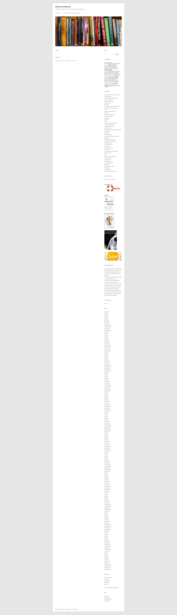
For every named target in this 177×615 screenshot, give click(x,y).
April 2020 (106, 438)
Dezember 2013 (107, 564)
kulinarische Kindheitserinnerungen (111, 136)
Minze (108, 76)
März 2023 (106, 380)
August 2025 (106, 331)
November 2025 (107, 326)
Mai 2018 (106, 476)
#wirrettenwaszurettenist (111, 63)
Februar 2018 (107, 481)
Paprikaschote (113, 77)
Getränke (106, 119)
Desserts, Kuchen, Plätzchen (110, 111)
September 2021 (107, 409)
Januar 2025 (106, 343)
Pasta (110, 78)
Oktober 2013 (107, 567)
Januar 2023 (106, 383)
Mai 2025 (106, 336)
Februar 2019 (107, 461)
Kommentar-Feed (108, 599)
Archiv (57, 57)
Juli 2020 (106, 433)
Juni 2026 (106, 315)
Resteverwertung (108, 80)
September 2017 (107, 489)
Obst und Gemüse (108, 142)
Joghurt (106, 72)
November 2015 (107, 526)
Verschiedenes (107, 167)
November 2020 (107, 426)
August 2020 (106, 431)
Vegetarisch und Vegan (109, 166)
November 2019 (107, 446)
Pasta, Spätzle (107, 146)
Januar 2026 (106, 323)
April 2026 (106, 318)
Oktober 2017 (107, 487)
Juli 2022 (106, 393)
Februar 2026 (107, 321)
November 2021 (107, 406)
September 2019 (107, 449)
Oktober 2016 (107, 507)
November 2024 (107, 346)
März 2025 (106, 340)
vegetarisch (109, 85)
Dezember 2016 (107, 504)
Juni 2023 (106, 375)
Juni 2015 (106, 534)
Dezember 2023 (107, 365)
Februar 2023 (107, 381)
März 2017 (106, 499)
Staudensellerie (111, 81)
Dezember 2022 (107, 384)
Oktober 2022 (107, 388)
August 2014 (106, 551)
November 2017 (107, 486)
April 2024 (106, 358)
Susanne (106, 280)
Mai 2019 (106, 456)
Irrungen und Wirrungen (109, 126)
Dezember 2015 (107, 524)
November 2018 (107, 466)
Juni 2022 (106, 394)
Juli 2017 (106, 492)
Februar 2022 (107, 401)
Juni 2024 (106, 355)
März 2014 (106, 559)
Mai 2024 (106, 356)
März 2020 (106, 439)
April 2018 (106, 478)
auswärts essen (107, 103)
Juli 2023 (106, 373)
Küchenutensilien (108, 134)
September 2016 (107, 509)
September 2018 (107, 469)
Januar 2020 (106, 443)
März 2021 (106, 419)
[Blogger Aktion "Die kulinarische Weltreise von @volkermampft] (108, 210)
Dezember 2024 (107, 345)
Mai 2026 (106, 316)
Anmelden (106, 595)
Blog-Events (106, 104)
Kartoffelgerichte (107, 128)
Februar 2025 (107, 341)
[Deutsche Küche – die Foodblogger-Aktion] (109, 227)
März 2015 (106, 539)
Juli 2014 (106, 552)
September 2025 (107, 330)
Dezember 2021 (107, 404)
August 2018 (106, 471)
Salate (105, 154)
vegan (115, 83)
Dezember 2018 (107, 464)
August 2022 (106, 391)
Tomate (116, 81)
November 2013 (107, 566)
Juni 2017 (106, 494)
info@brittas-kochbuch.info (113, 587)
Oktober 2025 (107, 328)
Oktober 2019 (107, 448)
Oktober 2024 (107, 348)
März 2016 (106, 519)
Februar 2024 (107, 361)
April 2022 (106, 398)
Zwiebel (106, 86)
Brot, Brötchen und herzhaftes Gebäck (112, 106)
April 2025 (106, 338)
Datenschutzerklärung (59, 609)
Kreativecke (106, 133)
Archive (105, 303)
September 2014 (107, 549)
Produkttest (106, 149)
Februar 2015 (107, 541)
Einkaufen (106, 113)
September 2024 (107, 350)
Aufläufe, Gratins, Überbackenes (111, 98)
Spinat (105, 81)
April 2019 (106, 458)
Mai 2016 (106, 516)
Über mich (57, 13)
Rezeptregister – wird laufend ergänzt (71, 13)
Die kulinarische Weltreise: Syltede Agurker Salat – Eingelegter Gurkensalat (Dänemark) (112, 273)
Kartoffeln (107, 73)
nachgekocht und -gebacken (110, 141)
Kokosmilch (106, 74)
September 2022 (107, 389)
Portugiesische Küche (108, 147)
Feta (106, 71)
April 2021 (106, 418)
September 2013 (107, 569)
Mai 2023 (106, 376)
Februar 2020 (107, 441)
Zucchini (117, 85)
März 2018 (106, 479)
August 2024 (106, 351)
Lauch (110, 74)
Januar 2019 (106, 463)
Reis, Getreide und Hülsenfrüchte (110, 79)
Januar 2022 (106, 403)
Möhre (116, 76)
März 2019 (106, 459)
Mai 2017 (106, 496)
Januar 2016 (106, 522)
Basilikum (106, 65)
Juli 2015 (106, 532)
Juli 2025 (106, 333)
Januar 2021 (106, 423)
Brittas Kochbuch (63, 6)
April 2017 (106, 497)
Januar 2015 (106, 542)
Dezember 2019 (107, 444)
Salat (114, 80)
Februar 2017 (107, 501)
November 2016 (107, 506)
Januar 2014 (106, 562)
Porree (117, 78)
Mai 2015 (106, 536)
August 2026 (106, 311)
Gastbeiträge (107, 118)
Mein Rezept (107, 137)
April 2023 (106, 378)
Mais (119, 74)
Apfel (119, 63)
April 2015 (106, 537)
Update (111, 83)
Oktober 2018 (107, 468)
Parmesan (106, 78)
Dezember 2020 (107, 424)
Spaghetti (117, 80)
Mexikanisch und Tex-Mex (109, 139)
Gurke (118, 71)
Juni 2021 (106, 414)
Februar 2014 (107, 561)
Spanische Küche (107, 161)
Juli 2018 (106, 473)
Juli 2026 (106, 313)
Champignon (107, 66)
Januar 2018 (106, 483)
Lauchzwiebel (115, 74)
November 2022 (107, 386)
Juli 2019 (106, 453)
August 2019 (106, 451)
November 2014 (107, 546)
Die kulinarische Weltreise (111, 68)
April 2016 (106, 517)
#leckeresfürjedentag (108, 62)
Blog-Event (112, 65)
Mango (105, 76)
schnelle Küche (107, 159)
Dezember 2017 (107, 484)
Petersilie (114, 78)
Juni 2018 (106, 474)
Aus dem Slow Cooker (108, 101)
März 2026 (106, 320)
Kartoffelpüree (112, 73)
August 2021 (106, 411)
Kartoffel (115, 72)
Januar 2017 (106, 502)
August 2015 (106, 531)
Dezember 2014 (107, 544)
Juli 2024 (106, 353)
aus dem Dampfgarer (108, 99)
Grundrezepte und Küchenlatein (111, 123)
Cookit (105, 109)
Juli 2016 (106, 512)
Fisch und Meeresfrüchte (109, 114)
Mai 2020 (106, 436)
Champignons (113, 66)
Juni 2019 (106, 454)
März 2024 (106, 360)
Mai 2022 (106, 396)
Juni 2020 (106, 434)
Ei (104, 71)
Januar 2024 (106, 363)
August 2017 (106, 491)
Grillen (105, 121)
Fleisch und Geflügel (108, 116)
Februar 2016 (107, 521)
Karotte (111, 72)
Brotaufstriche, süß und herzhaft (111, 108)
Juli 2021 (106, 413)
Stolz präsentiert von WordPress (71, 609)
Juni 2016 (106, 514)
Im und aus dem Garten (109, 124)
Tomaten (106, 83)
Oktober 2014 (107, 547)
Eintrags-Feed (107, 597)
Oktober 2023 (107, 368)
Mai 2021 (106, 416)
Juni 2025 (106, 335)
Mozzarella (112, 76)
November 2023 (107, 366)
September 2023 (107, 370)
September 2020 (107, 429)
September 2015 (107, 529)
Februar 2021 (107, 421)
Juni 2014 (106, 554)
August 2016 (106, 511)
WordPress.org (107, 600)
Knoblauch (118, 73)
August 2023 (106, 371)
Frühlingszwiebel (111, 71)
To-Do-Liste (106, 164)
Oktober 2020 (107, 428)
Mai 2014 (106, 556)
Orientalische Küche (108, 144)
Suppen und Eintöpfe (108, 162)
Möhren (106, 77)
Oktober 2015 (107, 527)
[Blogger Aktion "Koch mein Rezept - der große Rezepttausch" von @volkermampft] (110, 249)
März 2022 (106, 399)
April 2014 (106, 557)
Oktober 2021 (107, 408)
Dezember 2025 (107, 325)
